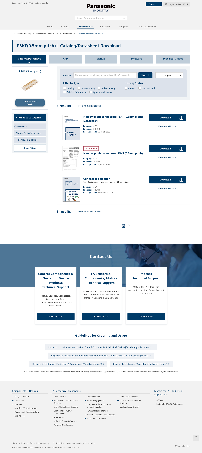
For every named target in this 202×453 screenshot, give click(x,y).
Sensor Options (93, 396)
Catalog (70, 88)
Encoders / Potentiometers (25, 408)
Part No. (67, 75)
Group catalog (88, 88)
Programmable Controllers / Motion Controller (99, 405)
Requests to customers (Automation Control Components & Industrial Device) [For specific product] (99, 355)
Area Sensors (59, 417)
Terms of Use (29, 443)
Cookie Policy (58, 443)
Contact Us (153, 4)
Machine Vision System (129, 407)
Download (85, 26)
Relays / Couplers (21, 396)
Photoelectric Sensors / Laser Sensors (66, 401)
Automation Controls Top (47, 33)
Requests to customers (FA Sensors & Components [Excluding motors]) (67, 364)
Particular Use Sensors (63, 425)
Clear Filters (30, 148)
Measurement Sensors (96, 418)
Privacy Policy (43, 443)
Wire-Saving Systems (96, 400)
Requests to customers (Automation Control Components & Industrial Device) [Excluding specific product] (99, 347)
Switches (18, 404)
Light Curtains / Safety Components (63, 412)
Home (50, 26)
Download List (167, 126)
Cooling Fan (19, 416)
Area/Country (184, 446)
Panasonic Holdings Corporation (81, 443)
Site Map (16, 443)
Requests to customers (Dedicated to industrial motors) (140, 364)
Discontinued (148, 88)
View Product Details (30, 102)
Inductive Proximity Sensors (65, 421)
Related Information (77, 92)
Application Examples (103, 92)
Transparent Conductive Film (26, 412)
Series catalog (108, 88)
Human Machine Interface (97, 411)
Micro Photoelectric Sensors (66, 407)
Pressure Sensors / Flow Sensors (101, 414)
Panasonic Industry (22, 33)
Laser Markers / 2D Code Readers (130, 401)
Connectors (19, 400)
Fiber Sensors (60, 396)
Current (131, 88)
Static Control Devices (129, 396)
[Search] (124, 18)
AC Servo (160, 400)
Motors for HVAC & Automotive (169, 404)
